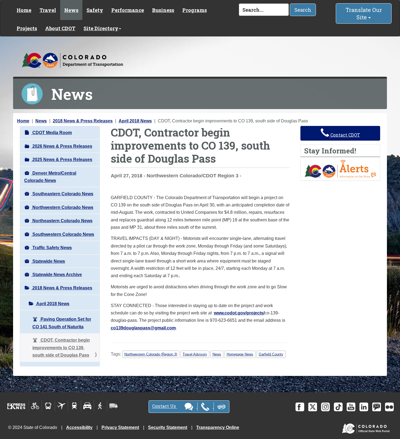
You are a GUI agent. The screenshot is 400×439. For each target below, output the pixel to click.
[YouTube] (351, 406)
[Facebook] (299, 406)
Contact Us (164, 406)
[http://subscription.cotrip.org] (340, 168)
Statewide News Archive (56, 274)
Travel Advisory (195, 354)
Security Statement (167, 427)
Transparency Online (217, 427)
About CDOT (60, 28)
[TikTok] (338, 406)
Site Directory (101, 28)
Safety (95, 10)
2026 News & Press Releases (61, 146)
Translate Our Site (364, 13)
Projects (27, 28)
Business (163, 10)
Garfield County (271, 354)
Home (24, 10)
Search (302, 10)
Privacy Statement (120, 427)
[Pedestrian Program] (100, 405)
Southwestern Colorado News (62, 234)
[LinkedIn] (363, 406)
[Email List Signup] (376, 406)
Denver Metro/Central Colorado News (50, 177)
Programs (194, 10)
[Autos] (87, 405)
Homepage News (240, 354)
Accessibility (79, 427)
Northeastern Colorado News (62, 220)
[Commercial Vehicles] (113, 405)
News (71, 10)
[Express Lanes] (16, 405)
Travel (47, 10)
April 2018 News (135, 121)
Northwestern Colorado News (62, 207)
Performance (127, 10)
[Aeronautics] (61, 405)
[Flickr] (389, 406)
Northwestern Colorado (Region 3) (150, 354)
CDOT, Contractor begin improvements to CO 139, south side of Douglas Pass (61, 347)
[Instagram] (325, 406)
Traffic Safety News (51, 247)
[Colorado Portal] (367, 427)
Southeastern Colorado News (62, 193)
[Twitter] (312, 406)
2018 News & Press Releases (83, 121)
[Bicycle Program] (35, 405)
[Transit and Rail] (48, 405)
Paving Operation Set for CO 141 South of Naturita (61, 323)
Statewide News (48, 261)
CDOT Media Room (51, 132)
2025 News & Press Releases (61, 159)
